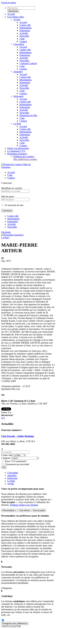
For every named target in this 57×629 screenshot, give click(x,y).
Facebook (6, 232)
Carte (9, 175)
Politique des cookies (23, 156)
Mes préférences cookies (25, 159)
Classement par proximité (17, 464)
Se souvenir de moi (13, 205)
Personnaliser (9, 510)
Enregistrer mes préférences (14, 623)
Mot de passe (7, 196)
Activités (11, 224)
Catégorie (5, 458)
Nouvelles (12, 227)
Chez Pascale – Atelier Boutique (17, 436)
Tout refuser (24, 510)
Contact (11, 177)
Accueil (11, 172)
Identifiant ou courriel (11, 188)
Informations (13, 218)
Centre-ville (13, 216)
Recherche (13, 11)
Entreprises (12, 221)
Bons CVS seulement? (16, 461)
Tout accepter (39, 510)
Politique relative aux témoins (24, 505)
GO (3, 418)
